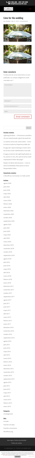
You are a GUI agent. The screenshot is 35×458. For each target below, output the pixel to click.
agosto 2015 (7, 382)
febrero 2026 (8, 204)
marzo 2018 (7, 276)
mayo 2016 (7, 351)
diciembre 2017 (9, 286)
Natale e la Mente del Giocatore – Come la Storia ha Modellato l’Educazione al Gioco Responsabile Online (17, 165)
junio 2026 (7, 190)
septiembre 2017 (9, 296)
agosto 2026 (7, 183)
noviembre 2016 (9, 331)
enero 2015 (7, 406)
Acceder (6, 421)
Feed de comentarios (10, 428)
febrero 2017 (8, 320)
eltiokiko (8, 21)
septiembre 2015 (9, 379)
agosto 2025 (7, 224)
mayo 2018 (7, 269)
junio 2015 (7, 389)
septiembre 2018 (9, 255)
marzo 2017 (7, 317)
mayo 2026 (7, 194)
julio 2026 (7, 187)
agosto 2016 (7, 341)
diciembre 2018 (9, 245)
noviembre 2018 (9, 248)
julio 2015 (7, 386)
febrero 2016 (8, 362)
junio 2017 (7, 307)
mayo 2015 (7, 393)
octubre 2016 (8, 334)
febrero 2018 (8, 279)
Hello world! (26, 176)
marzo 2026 (7, 200)
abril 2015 (7, 396)
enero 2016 (7, 365)
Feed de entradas (9, 425)
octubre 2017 (8, 293)
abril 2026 (7, 197)
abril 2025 (7, 238)
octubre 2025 (8, 217)
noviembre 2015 (9, 372)
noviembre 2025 (9, 214)
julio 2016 (7, 345)
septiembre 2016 (9, 338)
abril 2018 (7, 272)
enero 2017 (7, 324)
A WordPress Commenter (12, 176)
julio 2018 (7, 262)
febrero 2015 (8, 403)
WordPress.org (8, 431)
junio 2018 (7, 266)
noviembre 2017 (9, 290)
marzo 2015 (7, 399)
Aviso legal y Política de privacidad (16, 440)
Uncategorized (8, 414)
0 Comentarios (24, 21)
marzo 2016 (7, 358)
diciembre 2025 (9, 211)
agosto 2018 (7, 259)
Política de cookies (16, 443)
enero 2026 (7, 207)
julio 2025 (7, 228)
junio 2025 (7, 231)
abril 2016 (7, 355)
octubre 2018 (8, 252)
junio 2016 (7, 348)
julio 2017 (7, 303)
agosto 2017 (7, 300)
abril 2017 (7, 314)
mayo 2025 (7, 235)
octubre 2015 (8, 375)
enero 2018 (7, 283)
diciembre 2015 (9, 369)
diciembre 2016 (9, 327)
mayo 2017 (7, 310)
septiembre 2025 (9, 221)
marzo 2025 (7, 242)
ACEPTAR (17, 456)
